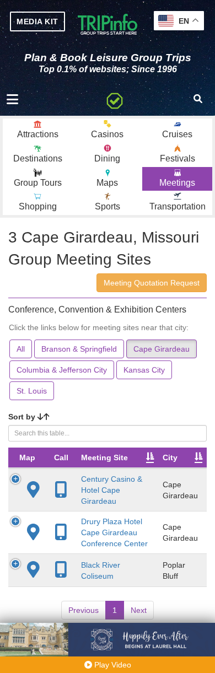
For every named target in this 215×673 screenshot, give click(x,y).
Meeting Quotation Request (152, 282)
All (21, 348)
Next (139, 610)
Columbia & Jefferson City (62, 369)
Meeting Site (104, 457)
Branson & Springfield (79, 348)
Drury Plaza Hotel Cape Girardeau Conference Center (114, 532)
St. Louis (32, 390)
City (170, 457)
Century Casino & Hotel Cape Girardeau (111, 490)
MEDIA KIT (37, 21)
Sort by (22, 416)
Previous (83, 610)
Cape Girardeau (161, 348)
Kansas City (144, 369)
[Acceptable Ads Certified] (114, 99)
